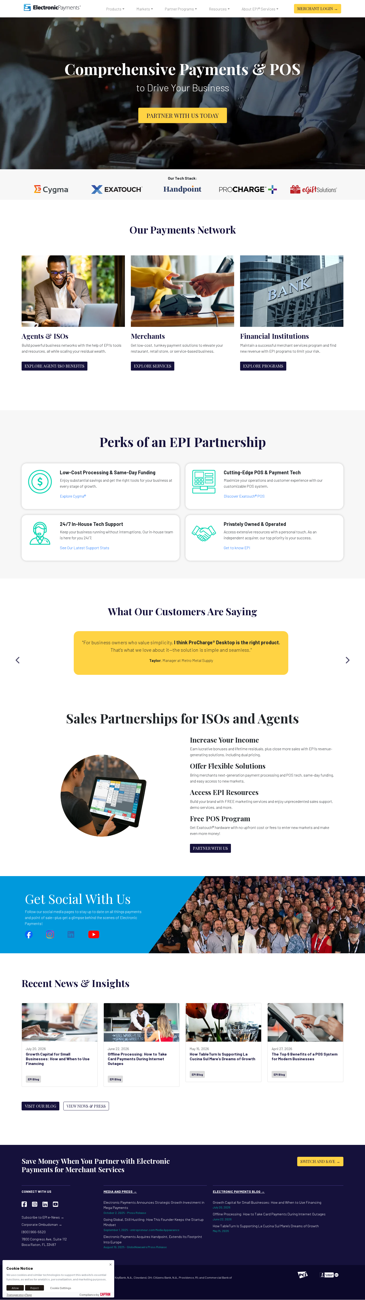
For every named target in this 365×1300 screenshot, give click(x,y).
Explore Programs (263, 366)
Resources (218, 8)
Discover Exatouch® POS (244, 496)
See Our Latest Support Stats (84, 547)
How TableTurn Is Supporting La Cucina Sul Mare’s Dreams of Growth (266, 1228)
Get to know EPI (237, 547)
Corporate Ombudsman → (42, 1224)
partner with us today (182, 115)
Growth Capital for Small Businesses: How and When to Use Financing (267, 1204)
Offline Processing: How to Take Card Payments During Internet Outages (269, 1216)
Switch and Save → (320, 1161)
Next (347, 658)
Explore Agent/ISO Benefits (54, 366)
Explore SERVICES (152, 366)
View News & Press (86, 1106)
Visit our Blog (40, 1106)
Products (113, 8)
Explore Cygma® (73, 496)
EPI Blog (33, 1079)
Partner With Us (210, 848)
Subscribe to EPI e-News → (43, 1217)
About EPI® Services (258, 8)
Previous (17, 658)
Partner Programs (179, 8)
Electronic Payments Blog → (239, 1191)
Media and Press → (120, 1191)
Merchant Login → (317, 8)
